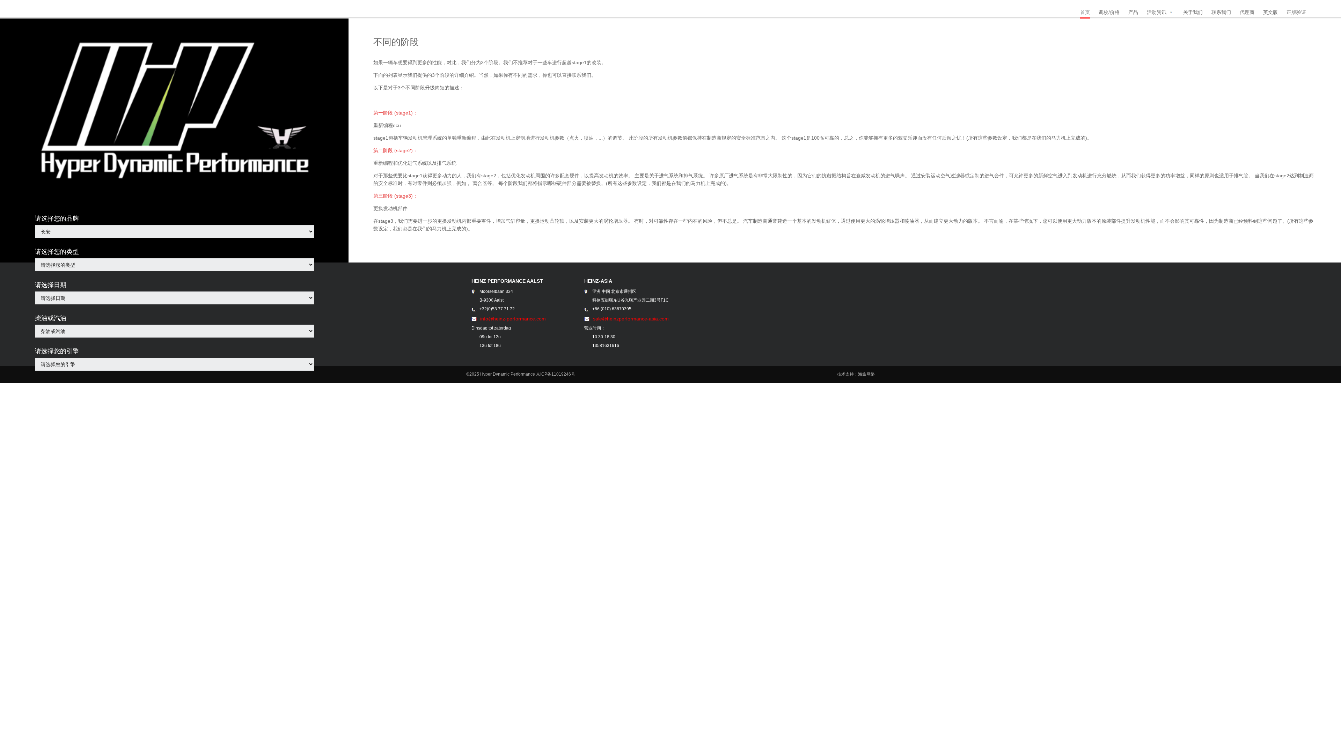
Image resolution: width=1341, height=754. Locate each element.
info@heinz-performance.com (513, 318)
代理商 (1247, 12)
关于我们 (1193, 12)
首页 (1085, 12)
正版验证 (1296, 12)
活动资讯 (1156, 12)
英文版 (1270, 12)
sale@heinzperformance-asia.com (631, 318)
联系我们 (1221, 12)
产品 (1133, 12)
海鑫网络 (866, 374)
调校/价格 (1109, 12)
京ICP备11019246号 (555, 374)
